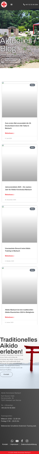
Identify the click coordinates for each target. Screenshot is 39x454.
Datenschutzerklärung (29, 444)
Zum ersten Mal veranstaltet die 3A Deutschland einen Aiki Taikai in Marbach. (18, 125)
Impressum (14, 444)
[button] (11, 4)
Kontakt (5, 444)
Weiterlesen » (9, 133)
